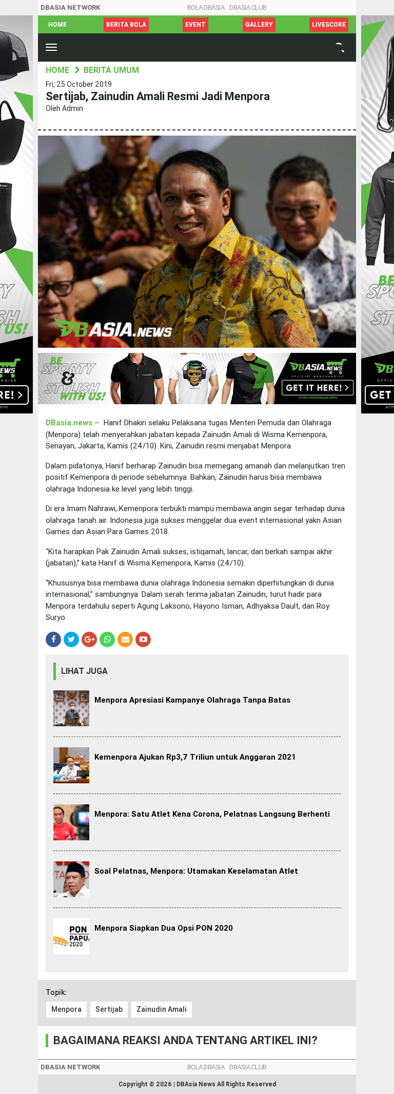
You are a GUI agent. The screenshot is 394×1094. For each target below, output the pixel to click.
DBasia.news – (74, 422)
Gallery (259, 24)
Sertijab (109, 1009)
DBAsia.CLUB (248, 7)
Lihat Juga (84, 671)
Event (195, 24)
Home (57, 24)
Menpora (66, 1009)
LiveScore (329, 24)
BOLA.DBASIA (206, 7)
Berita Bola (126, 24)
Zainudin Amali (161, 1009)
